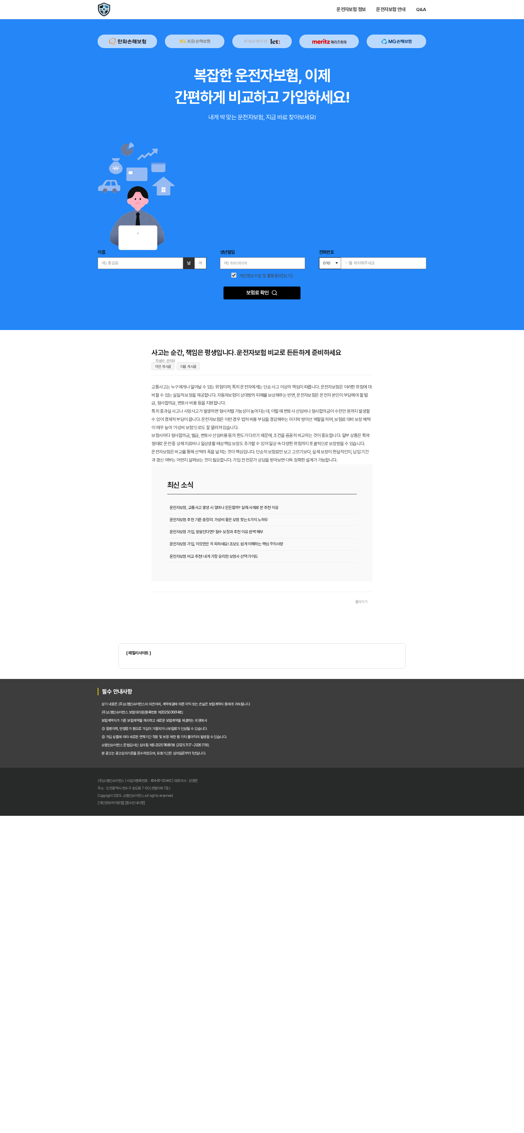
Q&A (483, 13)
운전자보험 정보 (389, 13)
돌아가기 (400, 835)
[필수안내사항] (83, 1114)
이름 (39, 350)
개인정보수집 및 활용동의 (260, 383)
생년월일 (214, 350)
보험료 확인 (256, 406)
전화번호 (352, 350)
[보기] (296, 383)
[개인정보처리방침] (51, 1114)
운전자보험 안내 (442, 13)
